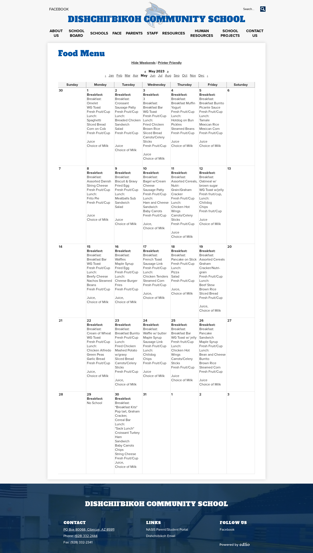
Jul (160, 75)
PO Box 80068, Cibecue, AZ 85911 (88, 529)
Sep (176, 75)
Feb (119, 75)
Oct (184, 75)
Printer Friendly (170, 63)
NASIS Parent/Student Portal (167, 529)
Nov (193, 75)
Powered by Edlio (235, 544)
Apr (135, 75)
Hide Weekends (143, 63)
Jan (111, 75)
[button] (56, 33)
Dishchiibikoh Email (160, 536)
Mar (127, 75)
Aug (168, 75)
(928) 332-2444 (86, 536)
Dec (201, 75)
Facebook (59, 9)
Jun (152, 75)
